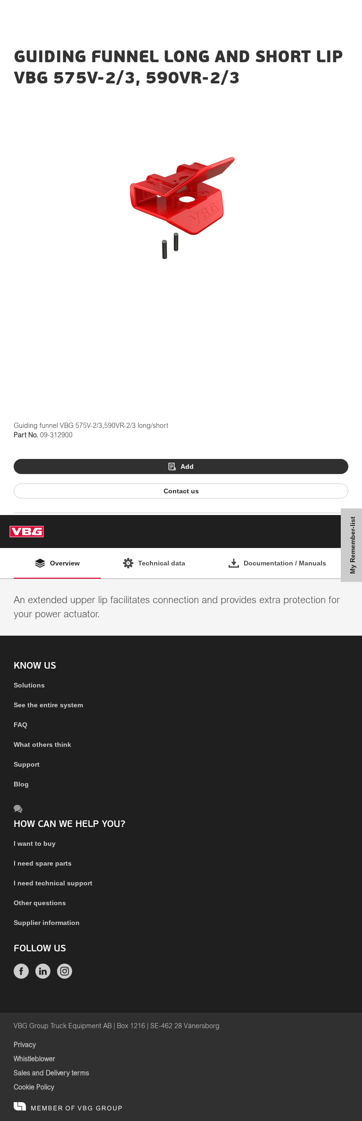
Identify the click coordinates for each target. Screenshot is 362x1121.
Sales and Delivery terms (51, 1073)
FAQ (20, 724)
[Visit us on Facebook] (21, 976)
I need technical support (53, 883)
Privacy (25, 1045)
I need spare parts (43, 863)
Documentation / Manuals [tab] (285, 563)
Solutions (29, 685)
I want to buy (35, 843)
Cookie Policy (34, 1087)
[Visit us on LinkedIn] (42, 976)
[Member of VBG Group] (68, 1107)
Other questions (40, 903)
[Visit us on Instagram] (64, 976)
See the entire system (48, 705)
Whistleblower (34, 1059)
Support (27, 764)
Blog (21, 784)
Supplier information (47, 922)
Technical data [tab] (161, 563)
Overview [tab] (65, 563)
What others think (42, 744)
